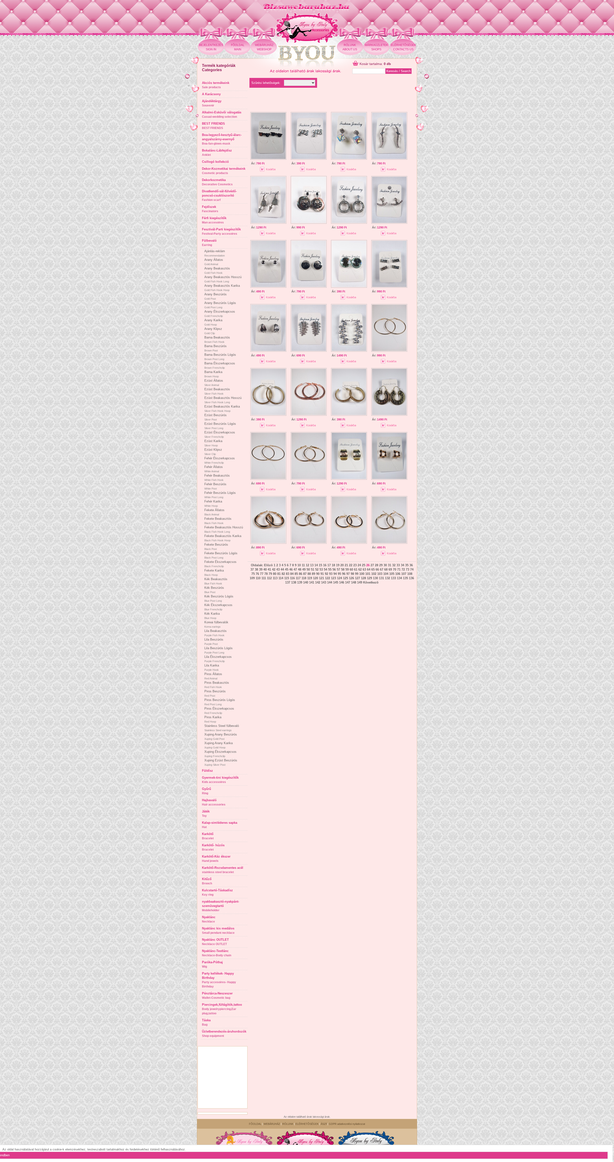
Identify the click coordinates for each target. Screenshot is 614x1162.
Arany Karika (213, 322)
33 (398, 565)
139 (299, 582)
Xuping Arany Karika (218, 745)
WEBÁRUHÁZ (272, 1123)
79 (270, 574)
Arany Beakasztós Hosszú (223, 279)
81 (279, 574)
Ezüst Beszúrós (215, 417)
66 (377, 569)
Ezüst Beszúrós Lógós (220, 426)
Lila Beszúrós (213, 641)
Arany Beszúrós (215, 296)
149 (359, 582)
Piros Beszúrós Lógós (219, 702)
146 (341, 582)
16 (324, 565)
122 (327, 578)
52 (317, 569)
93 (330, 574)
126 (351, 578)
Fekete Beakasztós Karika (222, 538)
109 (252, 578)
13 (311, 565)
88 (309, 574)
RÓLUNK (287, 1123)
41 (269, 569)
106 (397, 574)
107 (403, 574)
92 (326, 574)
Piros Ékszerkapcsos (219, 710)
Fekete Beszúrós (216, 546)
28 (376, 565)
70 (394, 569)
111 (263, 578)
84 (292, 574)
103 (379, 574)
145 (335, 582)
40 (265, 569)
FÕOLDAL (255, 1123)
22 (350, 565)
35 (406, 565)
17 (329, 565)
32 (394, 565)
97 (348, 574)
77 (261, 574)
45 (286, 569)
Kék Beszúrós (214, 590)
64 (368, 569)
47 (295, 569)
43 (278, 569)
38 (256, 569)
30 (385, 565)
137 (287, 582)
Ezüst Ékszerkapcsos (219, 434)
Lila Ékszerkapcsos (218, 659)
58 (342, 569)
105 (391, 574)
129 (369, 578)
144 (329, 582)
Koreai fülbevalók (216, 624)
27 (372, 565)
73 (407, 569)
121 (321, 578)
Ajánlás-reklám (214, 253)
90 (317, 574)
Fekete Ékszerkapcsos (220, 564)
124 (339, 578)
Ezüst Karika (213, 443)
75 (253, 574)
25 (363, 565)
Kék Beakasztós (215, 581)
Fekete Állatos (214, 512)
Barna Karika (213, 374)
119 (309, 578)
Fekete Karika (214, 572)
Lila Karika (211, 667)
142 (317, 582)
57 (338, 569)
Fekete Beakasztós (217, 521)
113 (275, 578)
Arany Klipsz (213, 331)
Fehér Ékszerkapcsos (219, 460)
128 (363, 578)
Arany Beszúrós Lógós (220, 305)
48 (299, 569)
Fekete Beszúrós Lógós (220, 555)
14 (316, 565)
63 (364, 569)
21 (346, 565)
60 (351, 569)
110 (258, 578)
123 (333, 578)
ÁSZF (324, 1123)
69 (390, 569)
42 (273, 569)
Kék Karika (212, 615)
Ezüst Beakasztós (217, 391)
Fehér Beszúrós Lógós (220, 495)
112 (269, 578)
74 (411, 569)
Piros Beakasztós (216, 685)
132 (387, 578)
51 (312, 569)
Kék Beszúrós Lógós (218, 598)
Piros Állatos (213, 676)
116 (292, 578)
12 (307, 565)
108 (409, 574)
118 (303, 578)
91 (322, 574)
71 (399, 569)
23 (355, 565)
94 (335, 574)
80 (274, 574)
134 (399, 578)
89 (313, 574)
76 (257, 574)
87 (305, 574)
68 (386, 569)
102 (373, 574)
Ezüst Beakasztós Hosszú (223, 400)
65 (373, 569)
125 (345, 578)
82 (283, 574)
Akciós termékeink (215, 85)
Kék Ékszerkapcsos (218, 607)
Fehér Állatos (213, 469)
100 (361, 574)
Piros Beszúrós (215, 693)
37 (252, 569)
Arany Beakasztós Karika (222, 288)
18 (333, 565)
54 (325, 569)
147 (347, 582)
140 (305, 582)
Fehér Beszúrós (215, 486)
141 (311, 582)
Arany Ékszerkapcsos (219, 313)
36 (411, 565)
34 (402, 565)
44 (282, 569)
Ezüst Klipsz (213, 451)
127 (357, 578)
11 (303, 565)
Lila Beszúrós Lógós (218, 650)
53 (321, 569)
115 (286, 578)
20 (342, 565)
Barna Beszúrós (215, 348)
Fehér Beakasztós (217, 477)
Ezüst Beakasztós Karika (222, 408)
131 (381, 578)
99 (356, 574)
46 (291, 569)
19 (337, 565)
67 (381, 569)
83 (287, 574)
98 (352, 574)
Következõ (370, 582)
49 (304, 569)
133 (393, 578)
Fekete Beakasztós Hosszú (223, 529)
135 (405, 578)
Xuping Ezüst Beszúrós (220, 762)
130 (375, 578)
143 (323, 582)
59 (347, 569)
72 (403, 569)
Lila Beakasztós (215, 633)
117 (298, 578)
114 (280, 578)
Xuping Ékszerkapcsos (220, 754)
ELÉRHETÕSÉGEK (307, 1123)
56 (334, 569)
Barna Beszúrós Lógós (220, 357)
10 (299, 565)
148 (353, 582)
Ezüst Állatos (213, 382)
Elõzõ (268, 565)
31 (389, 565)
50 (308, 569)
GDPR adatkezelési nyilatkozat (347, 1123)
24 (359, 565)
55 (329, 569)
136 (411, 578)
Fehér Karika (213, 503)
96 (343, 574)
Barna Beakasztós (217, 339)
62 (360, 569)
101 (367, 574)
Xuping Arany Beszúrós (220, 736)
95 (339, 574)
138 (293, 582)
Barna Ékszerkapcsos (219, 365)
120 (315, 578)
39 (260, 569)
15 (320, 565)
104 (385, 574)
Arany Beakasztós (217, 270)
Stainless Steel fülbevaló (221, 728)
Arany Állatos (213, 262)
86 (300, 574)
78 (266, 574)
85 (296, 574)
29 (381, 565)
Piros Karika (212, 719)
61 (355, 569)
